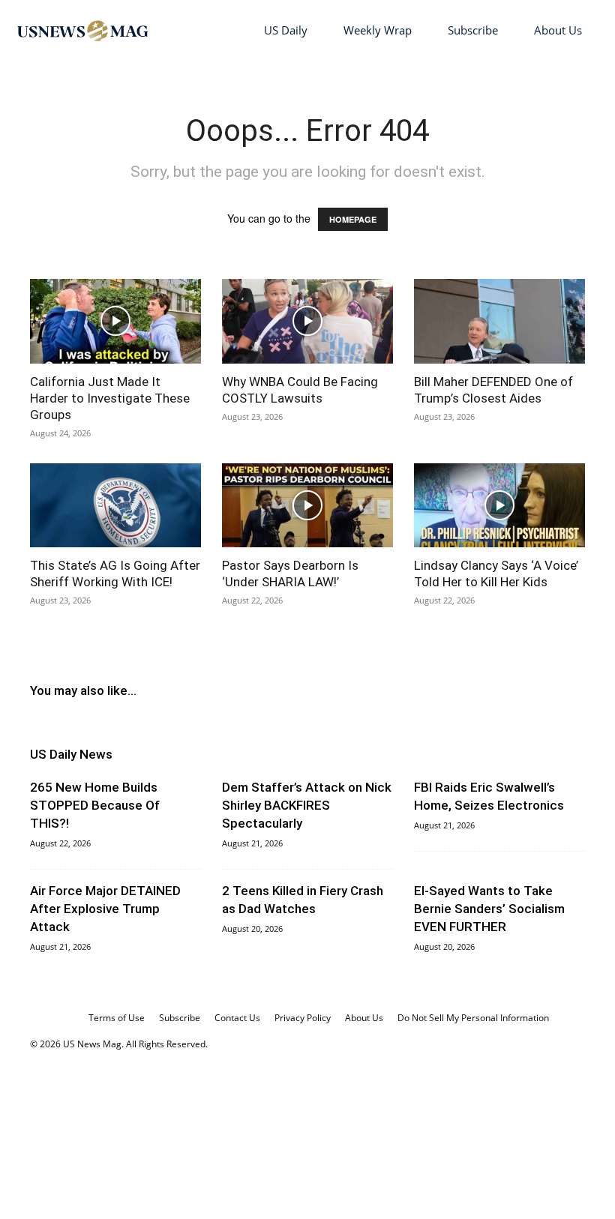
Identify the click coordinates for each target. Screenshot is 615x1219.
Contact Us (237, 1017)
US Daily (286, 29)
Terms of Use (116, 1017)
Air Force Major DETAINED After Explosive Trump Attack (105, 908)
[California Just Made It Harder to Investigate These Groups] (115, 321)
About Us (558, 29)
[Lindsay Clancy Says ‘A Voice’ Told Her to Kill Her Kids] (499, 505)
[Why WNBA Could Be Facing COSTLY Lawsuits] (307, 321)
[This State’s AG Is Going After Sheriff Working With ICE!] (115, 505)
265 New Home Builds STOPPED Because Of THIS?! (95, 805)
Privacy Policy (302, 1017)
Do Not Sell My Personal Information (473, 1017)
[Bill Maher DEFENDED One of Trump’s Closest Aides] (499, 321)
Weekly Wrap (378, 29)
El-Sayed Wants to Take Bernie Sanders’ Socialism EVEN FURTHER (489, 908)
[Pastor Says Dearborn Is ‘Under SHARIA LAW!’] (307, 505)
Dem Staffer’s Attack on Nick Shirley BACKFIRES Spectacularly (307, 805)
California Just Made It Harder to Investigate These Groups (110, 398)
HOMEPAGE (352, 219)
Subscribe (473, 29)
